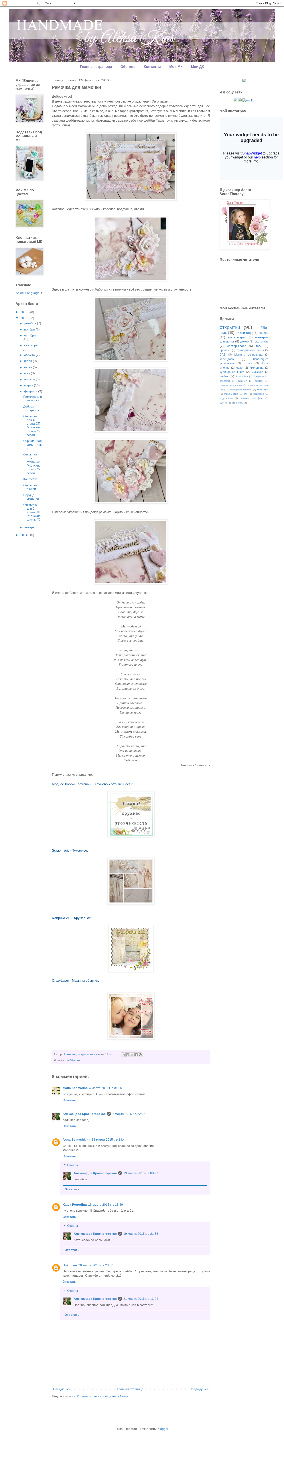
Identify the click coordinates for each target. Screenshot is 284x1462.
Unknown (70, 1265)
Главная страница (96, 67)
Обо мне (127, 67)
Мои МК (176, 67)
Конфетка (30, 479)
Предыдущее (199, 1389)
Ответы (72, 1165)
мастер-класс (236, 346)
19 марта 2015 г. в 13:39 (105, 1204)
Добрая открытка (31, 408)
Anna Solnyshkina (76, 1139)
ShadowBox (241, 376)
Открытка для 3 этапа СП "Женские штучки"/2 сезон (32, 464)
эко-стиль (261, 341)
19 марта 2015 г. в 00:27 (140, 1173)
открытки (230, 327)
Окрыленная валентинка (32, 444)
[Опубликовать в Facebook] (136, 1054)
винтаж (259, 381)
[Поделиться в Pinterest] (140, 1054)
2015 (24, 318)
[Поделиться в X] (132, 1054)
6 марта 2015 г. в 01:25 (105, 1088)
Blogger (163, 1428)
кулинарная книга (232, 372)
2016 (24, 312)
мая (27, 373)
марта (29, 385)
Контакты (152, 67)
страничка (237, 402)
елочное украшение (231, 385)
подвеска (258, 393)
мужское (257, 372)
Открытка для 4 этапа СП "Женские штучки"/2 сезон (32, 425)
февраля (31, 391)
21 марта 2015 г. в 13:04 (140, 1298)
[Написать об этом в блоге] (127, 1054)
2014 (24, 535)
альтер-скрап (237, 337)
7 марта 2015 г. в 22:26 (128, 1114)
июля (28, 361)
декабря (30, 323)
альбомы (225, 381)
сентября (31, 345)
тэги (259, 346)
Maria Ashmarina (75, 1088)
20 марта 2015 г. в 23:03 (95, 1265)
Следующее (62, 1389)
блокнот (242, 381)
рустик (223, 402)
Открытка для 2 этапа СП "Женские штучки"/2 (32, 512)
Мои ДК (197, 67)
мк (245, 393)
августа (30, 355)
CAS (223, 354)
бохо (239, 367)
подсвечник (226, 398)
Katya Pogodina (75, 1204)
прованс (225, 350)
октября (30, 335)
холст (248, 363)
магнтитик (262, 389)
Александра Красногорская (84, 1114)
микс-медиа (231, 393)
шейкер (224, 376)
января (30, 527)
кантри (263, 332)
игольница (256, 367)
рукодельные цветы (250, 350)
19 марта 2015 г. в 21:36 (140, 1233)
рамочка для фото (251, 398)
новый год (243, 332)
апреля (30, 379)
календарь (227, 359)
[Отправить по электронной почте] (123, 1054)
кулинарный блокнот (240, 389)
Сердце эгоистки (31, 497)
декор (244, 341)
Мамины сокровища (248, 354)
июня (28, 367)
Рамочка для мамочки (32, 398)
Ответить (69, 1100)
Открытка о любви (31, 487)
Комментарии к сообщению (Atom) (102, 1396)
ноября (30, 329)
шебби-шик (73, 1060)
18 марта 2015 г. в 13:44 (109, 1139)
